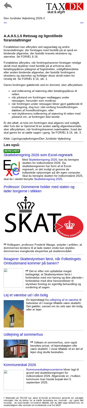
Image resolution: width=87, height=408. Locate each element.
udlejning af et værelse (64, 299)
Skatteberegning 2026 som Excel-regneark (38, 155)
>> (81, 22)
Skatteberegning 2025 (48, 179)
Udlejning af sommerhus (23, 334)
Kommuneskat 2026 (20, 365)
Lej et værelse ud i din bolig (26, 295)
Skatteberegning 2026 (43, 159)
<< (5, 22)
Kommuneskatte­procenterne (44, 369)
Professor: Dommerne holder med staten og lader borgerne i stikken (39, 189)
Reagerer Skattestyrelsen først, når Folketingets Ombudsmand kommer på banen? (42, 261)
